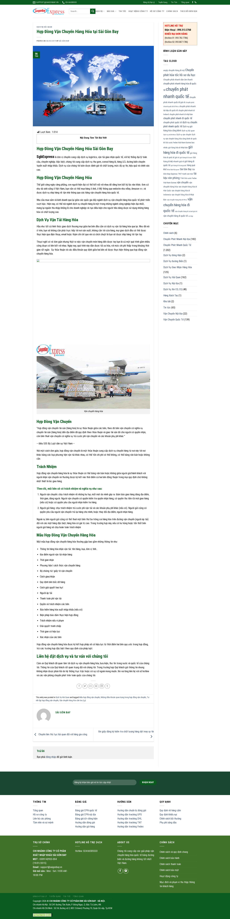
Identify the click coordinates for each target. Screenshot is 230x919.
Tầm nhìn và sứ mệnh (43, 822)
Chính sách (172, 11)
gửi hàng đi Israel (186, 158)
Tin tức (167, 307)
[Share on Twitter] (84, 686)
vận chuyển (183, 182)
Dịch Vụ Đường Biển (173, 261)
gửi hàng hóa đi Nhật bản (178, 148)
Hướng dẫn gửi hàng (85, 826)
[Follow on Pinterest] (125, 871)
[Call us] (196, 2)
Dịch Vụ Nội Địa (171, 283)
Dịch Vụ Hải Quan (44, 27)
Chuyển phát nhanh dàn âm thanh (178, 79)
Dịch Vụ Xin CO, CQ (172, 289)
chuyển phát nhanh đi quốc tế (177, 118)
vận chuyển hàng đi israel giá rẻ (186, 211)
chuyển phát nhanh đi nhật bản (181, 114)
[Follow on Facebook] (193, 2)
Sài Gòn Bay (186, 169)
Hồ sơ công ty (40, 814)
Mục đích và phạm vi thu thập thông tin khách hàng (177, 884)
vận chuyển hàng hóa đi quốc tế (177, 205)
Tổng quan (185, 2)
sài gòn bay (64, 41)
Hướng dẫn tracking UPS (129, 814)
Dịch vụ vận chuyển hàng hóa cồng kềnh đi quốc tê (180, 139)
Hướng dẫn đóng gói (85, 822)
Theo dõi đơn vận (188, 11)
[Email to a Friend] (90, 686)
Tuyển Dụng (162, 2)
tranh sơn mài (187, 174)
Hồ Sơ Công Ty (157, 11)
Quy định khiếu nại (168, 814)
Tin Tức (174, 2)
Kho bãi (167, 301)
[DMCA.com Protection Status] (42, 915)
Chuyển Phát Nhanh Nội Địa (176, 239)
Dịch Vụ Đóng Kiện (172, 255)
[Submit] (92, 11)
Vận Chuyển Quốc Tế (173, 319)
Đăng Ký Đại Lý (149, 2)
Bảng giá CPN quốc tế (86, 810)
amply (165, 70)
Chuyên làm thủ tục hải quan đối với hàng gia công (62, 734)
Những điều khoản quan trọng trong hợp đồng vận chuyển (123, 697)
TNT (180, 174)
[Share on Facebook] (79, 686)
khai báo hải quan (173, 170)
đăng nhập (51, 756)
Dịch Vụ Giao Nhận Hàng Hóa (177, 267)
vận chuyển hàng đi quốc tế (175, 216)
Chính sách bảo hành (169, 858)
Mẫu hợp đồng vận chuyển (89, 697)
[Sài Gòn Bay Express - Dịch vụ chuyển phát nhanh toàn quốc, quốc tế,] (48, 11)
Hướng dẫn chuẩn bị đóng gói (131, 810)
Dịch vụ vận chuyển (183, 135)
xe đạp (190, 216)
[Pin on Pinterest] (96, 686)
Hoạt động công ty (138, 11)
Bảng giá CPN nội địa (85, 814)
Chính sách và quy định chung (174, 851)
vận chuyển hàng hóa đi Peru (177, 200)
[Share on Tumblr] (107, 686)
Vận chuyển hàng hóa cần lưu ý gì (72, 700)
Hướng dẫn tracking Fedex (130, 826)
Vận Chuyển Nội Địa (172, 313)
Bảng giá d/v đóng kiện (86, 818)
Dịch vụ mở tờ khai (169, 135)
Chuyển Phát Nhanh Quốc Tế (177, 245)
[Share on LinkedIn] (101, 686)
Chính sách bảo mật (169, 870)
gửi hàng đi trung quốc (178, 166)
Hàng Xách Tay (170, 295)
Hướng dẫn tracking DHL (129, 818)
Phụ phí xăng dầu (168, 822)
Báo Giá (110, 11)
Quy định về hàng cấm (170, 810)
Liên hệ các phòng (42, 818)
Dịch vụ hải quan (188, 131)
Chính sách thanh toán (170, 864)
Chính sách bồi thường (170, 818)
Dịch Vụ (98, 11)
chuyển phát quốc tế (172, 122)
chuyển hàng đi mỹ (177, 70)
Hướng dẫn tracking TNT (129, 822)
